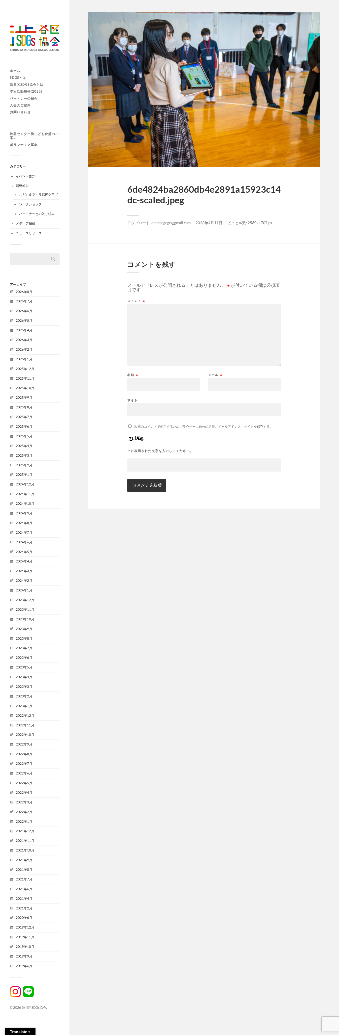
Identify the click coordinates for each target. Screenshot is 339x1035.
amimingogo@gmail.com (171, 222)
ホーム (15, 71)
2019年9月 (24, 956)
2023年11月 (25, 609)
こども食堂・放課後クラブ (38, 194)
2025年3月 (24, 455)
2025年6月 (24, 426)
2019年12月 (25, 927)
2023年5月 (24, 667)
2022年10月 (25, 735)
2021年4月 (24, 899)
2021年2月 (24, 908)
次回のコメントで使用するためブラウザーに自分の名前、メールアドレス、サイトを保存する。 (203, 426)
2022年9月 (24, 744)
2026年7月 (24, 301)
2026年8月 (24, 292)
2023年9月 (24, 629)
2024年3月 (24, 571)
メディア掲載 (25, 223)
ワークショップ (30, 204)
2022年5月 (24, 783)
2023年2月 (24, 696)
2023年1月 (24, 706)
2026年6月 (24, 311)
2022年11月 (25, 725)
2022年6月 (24, 773)
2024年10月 (25, 503)
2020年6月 (24, 918)
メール (215, 374)
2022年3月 (24, 802)
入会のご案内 (20, 105)
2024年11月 (25, 494)
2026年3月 (24, 340)
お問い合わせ (20, 112)
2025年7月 (24, 417)
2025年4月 (24, 446)
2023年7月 (24, 648)
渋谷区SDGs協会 (34, 1007)
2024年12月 (25, 484)
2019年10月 (25, 947)
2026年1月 (24, 359)
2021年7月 (24, 879)
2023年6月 (24, 658)
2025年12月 (25, 369)
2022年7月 (24, 764)
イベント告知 (25, 176)
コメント (136, 300)
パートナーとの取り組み (37, 214)
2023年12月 (25, 600)
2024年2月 (24, 581)
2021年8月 (24, 870)
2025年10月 (25, 388)
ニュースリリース (29, 233)
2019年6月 (24, 966)
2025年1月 (24, 475)
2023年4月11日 (209, 222)
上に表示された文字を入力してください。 (160, 450)
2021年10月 (25, 850)
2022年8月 (24, 754)
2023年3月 (24, 687)
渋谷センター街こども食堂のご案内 (34, 136)
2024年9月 (24, 513)
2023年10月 (25, 619)
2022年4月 (24, 793)
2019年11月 (25, 937)
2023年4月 (24, 677)
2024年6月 (24, 542)
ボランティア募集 (24, 145)
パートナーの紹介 (24, 98)
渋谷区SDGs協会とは (26, 84)
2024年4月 (24, 561)
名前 (132, 374)
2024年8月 (24, 523)
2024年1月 (24, 590)
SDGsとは (18, 78)
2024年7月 (24, 532)
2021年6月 (24, 889)
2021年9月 (24, 860)
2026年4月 (24, 330)
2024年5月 (24, 552)
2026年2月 (24, 349)
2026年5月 (24, 320)
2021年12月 (25, 831)
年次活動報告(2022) (26, 91)
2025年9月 (24, 397)
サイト (132, 400)
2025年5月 (24, 436)
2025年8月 (24, 407)
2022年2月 (24, 812)
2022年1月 (24, 821)
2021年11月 (25, 841)
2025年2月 (24, 465)
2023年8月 (24, 638)
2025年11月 (25, 378)
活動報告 (22, 186)
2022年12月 (25, 715)
